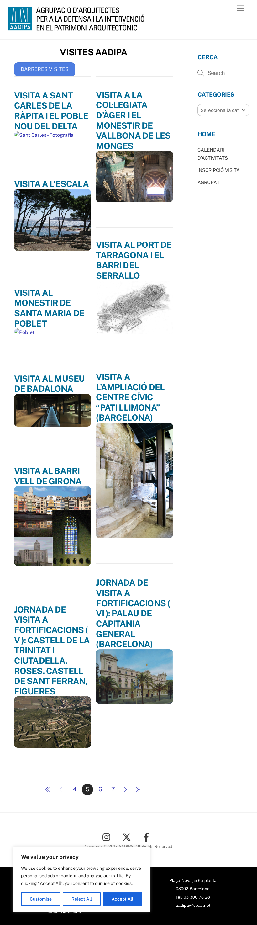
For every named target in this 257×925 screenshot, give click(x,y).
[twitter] (127, 836)
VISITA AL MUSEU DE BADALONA (49, 384)
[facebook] (147, 836)
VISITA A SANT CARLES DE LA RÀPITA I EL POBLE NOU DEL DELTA (51, 110)
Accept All (122, 898)
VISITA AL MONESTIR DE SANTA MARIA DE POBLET (49, 308)
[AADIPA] (78, 28)
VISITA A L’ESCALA (51, 184)
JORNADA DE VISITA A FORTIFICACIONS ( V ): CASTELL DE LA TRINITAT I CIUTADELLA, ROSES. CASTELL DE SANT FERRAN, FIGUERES (52, 650)
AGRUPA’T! (209, 182)
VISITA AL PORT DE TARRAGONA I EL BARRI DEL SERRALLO (133, 260)
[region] (81, 879)
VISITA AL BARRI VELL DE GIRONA (48, 476)
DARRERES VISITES (45, 69)
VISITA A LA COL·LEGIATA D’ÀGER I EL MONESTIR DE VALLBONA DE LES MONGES (133, 120)
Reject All (81, 898)
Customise (41, 898)
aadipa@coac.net (193, 905)
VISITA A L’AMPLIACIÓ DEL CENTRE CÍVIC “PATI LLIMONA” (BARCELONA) (130, 397)
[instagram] (108, 836)
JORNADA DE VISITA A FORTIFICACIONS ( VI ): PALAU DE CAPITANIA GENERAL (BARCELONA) (133, 613)
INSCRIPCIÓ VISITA (218, 170)
